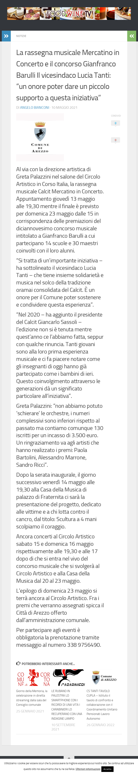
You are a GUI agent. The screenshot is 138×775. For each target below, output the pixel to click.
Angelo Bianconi (34, 107)
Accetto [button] (107, 769)
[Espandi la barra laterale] (6, 36)
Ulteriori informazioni (88, 769)
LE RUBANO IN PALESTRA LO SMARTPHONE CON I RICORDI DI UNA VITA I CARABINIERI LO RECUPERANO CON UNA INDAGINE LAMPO (66, 704)
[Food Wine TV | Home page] (69, 13)
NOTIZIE (21, 36)
